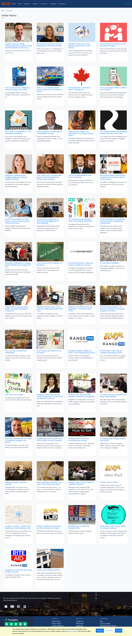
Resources (44, 4)
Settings (100, 630)
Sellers (14, 4)
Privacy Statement (58, 626)
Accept (118, 630)
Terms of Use (56, 621)
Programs (27, 4)
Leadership (79, 626)
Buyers (20, 4)
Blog (2, 10)
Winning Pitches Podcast (108, 626)
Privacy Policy (56, 623)
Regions (35, 4)
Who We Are (80, 623)
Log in (127, 4)
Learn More (109, 630)
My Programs (62, 4)
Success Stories (105, 623)
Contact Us (79, 621)
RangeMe (53, 4)
